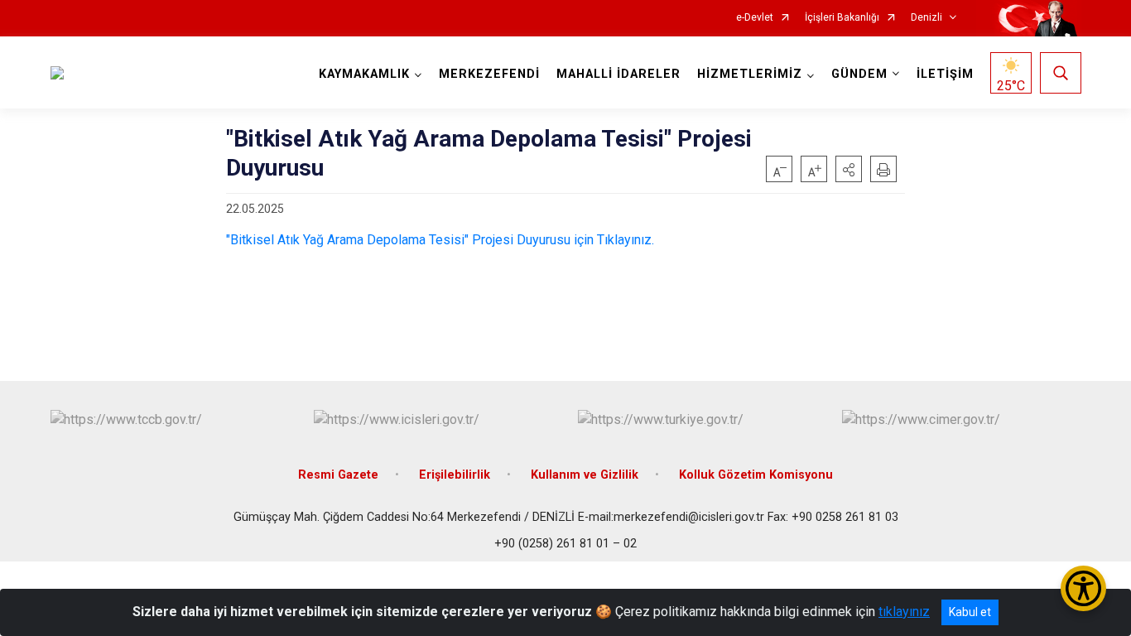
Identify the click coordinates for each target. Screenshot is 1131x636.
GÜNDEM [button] (859, 74)
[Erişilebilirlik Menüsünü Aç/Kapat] (1083, 588)
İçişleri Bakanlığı (842, 17)
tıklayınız (904, 611)
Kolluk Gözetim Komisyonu (756, 475)
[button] (848, 169)
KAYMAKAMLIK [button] (364, 74)
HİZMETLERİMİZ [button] (749, 74)
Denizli (926, 17)
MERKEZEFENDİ (489, 74)
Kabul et (970, 612)
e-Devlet (754, 17)
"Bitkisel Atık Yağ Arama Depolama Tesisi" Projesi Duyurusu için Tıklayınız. (440, 240)
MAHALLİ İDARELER (618, 74)
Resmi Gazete (338, 475)
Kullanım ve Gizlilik (584, 475)
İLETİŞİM (945, 74)
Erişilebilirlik (454, 475)
